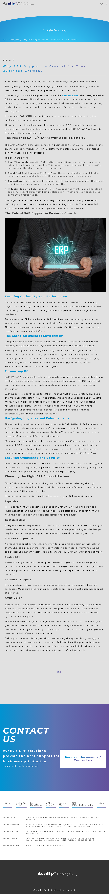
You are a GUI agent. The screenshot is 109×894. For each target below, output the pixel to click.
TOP (5, 40)
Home (6, 803)
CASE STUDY (50, 804)
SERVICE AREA (21, 804)
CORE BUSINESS (36, 804)
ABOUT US (63, 804)
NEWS (100, 803)
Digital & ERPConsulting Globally (47, 874)
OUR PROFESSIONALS (82, 804)
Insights (15, 40)
